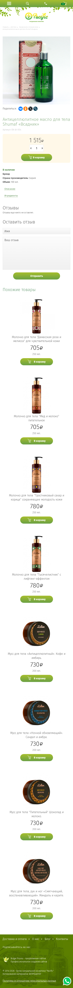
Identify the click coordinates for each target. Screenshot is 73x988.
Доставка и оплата (15, 939)
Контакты (62, 939)
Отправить (36, 276)
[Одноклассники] (25, 109)
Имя (7, 231)
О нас (35, 939)
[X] (30, 109)
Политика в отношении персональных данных (29, 980)
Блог (48, 939)
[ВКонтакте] (20, 109)
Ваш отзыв (11, 240)
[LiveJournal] (35, 109)
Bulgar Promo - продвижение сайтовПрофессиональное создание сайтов (29, 960)
